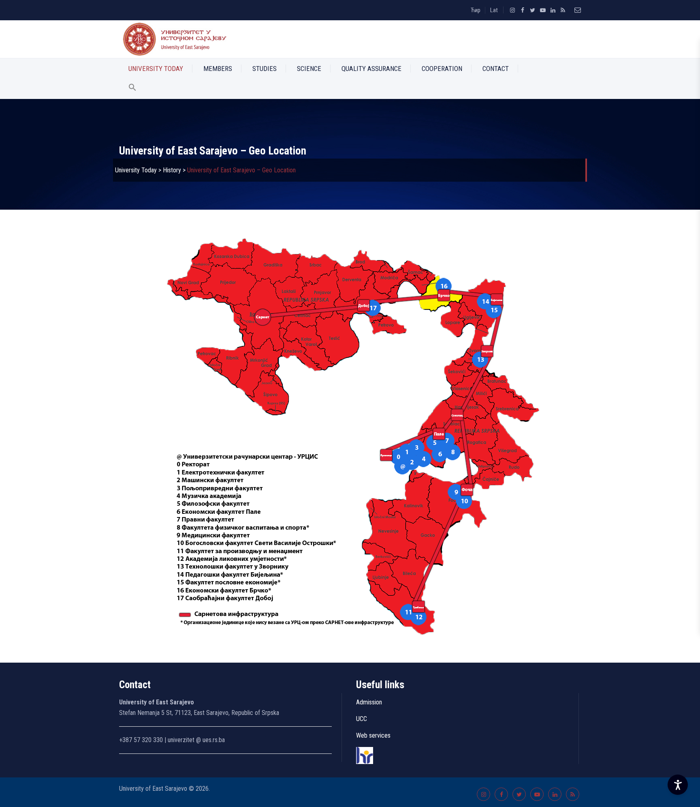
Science (309, 68)
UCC (361, 719)
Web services (373, 735)
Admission (369, 702)
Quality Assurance (371, 68)
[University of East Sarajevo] (173, 39)
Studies (264, 68)
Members (217, 68)
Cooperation (442, 68)
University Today (155, 68)
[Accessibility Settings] (678, 785)
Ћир (475, 10)
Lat (494, 10)
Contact (495, 68)
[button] (132, 89)
